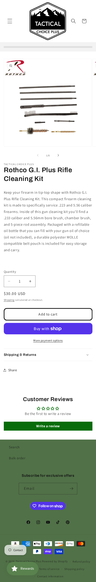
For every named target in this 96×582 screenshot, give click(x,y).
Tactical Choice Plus (28, 561)
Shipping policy (74, 569)
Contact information (50, 576)
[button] (9, 21)
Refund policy (81, 561)
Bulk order (17, 458)
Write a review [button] (48, 426)
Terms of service (49, 569)
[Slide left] (38, 155)
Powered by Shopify (55, 561)
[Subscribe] (71, 488)
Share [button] (12, 370)
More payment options (48, 340)
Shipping (9, 299)
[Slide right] (58, 155)
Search (14, 447)
